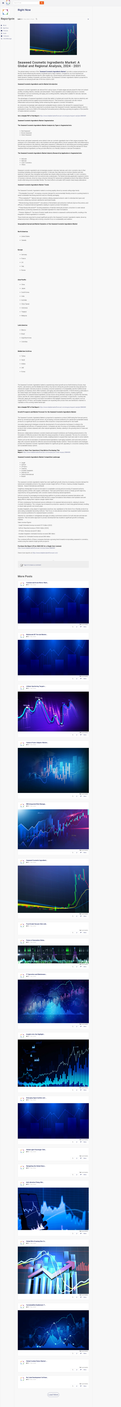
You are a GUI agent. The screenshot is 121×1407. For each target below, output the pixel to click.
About (4, 25)
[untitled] (53, 39)
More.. (85, 626)
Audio (4, 33)
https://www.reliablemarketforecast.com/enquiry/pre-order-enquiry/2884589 (46, 452)
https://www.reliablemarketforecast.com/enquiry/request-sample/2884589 (63, 116)
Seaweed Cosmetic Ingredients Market (53, 71)
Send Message (7, 38)
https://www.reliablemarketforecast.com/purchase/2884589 (36, 548)
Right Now (6, 28)
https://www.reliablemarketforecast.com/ (45, 553)
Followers (6, 36)
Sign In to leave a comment (32, 565)
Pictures (5, 30)
